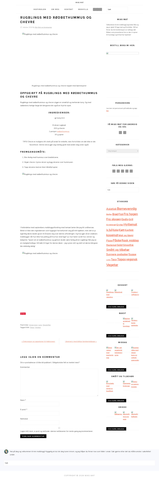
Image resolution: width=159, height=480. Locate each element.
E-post (23, 409)
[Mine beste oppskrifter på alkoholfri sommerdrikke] (118, 414)
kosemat (112, 235)
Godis (124, 219)
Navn (23, 400)
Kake (115, 230)
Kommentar (25, 367)
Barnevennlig (127, 208)
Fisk (121, 214)
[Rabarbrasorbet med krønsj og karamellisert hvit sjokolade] (110, 297)
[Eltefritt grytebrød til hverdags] (126, 326)
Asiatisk (111, 208)
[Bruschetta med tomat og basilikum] (110, 391)
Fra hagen (131, 214)
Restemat (111, 245)
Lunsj (40, 325)
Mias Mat (79, 2)
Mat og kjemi (126, 235)
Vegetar (38, 327)
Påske (117, 240)
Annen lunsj (33, 325)
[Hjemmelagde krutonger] (126, 386)
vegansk (131, 259)
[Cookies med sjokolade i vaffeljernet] (135, 294)
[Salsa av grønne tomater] (135, 387)
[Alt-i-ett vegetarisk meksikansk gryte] (118, 355)
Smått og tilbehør (118, 249)
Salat (120, 245)
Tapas (32, 327)
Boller (109, 214)
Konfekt (129, 229)
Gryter (119, 224)
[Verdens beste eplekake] (135, 325)
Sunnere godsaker (117, 254)
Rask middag (130, 240)
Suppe (132, 254)
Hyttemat (130, 224)
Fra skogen (113, 219)
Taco (114, 259)
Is (107, 230)
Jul (110, 230)
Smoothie (128, 245)
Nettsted (24, 419)
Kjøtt (121, 230)
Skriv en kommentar (45, 27)
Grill (131, 219)
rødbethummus (63, 131)
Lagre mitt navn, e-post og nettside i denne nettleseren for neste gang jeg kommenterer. (56, 431)
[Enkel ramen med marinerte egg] (110, 358)
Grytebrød (111, 224)
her (107, 111)
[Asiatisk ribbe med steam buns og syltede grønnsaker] (135, 360)
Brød (115, 214)
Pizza (109, 240)
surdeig (108, 260)
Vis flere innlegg (116, 307)
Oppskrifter (47, 325)
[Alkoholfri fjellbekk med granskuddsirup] (135, 417)
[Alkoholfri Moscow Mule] (126, 419)
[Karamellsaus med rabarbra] (118, 292)
